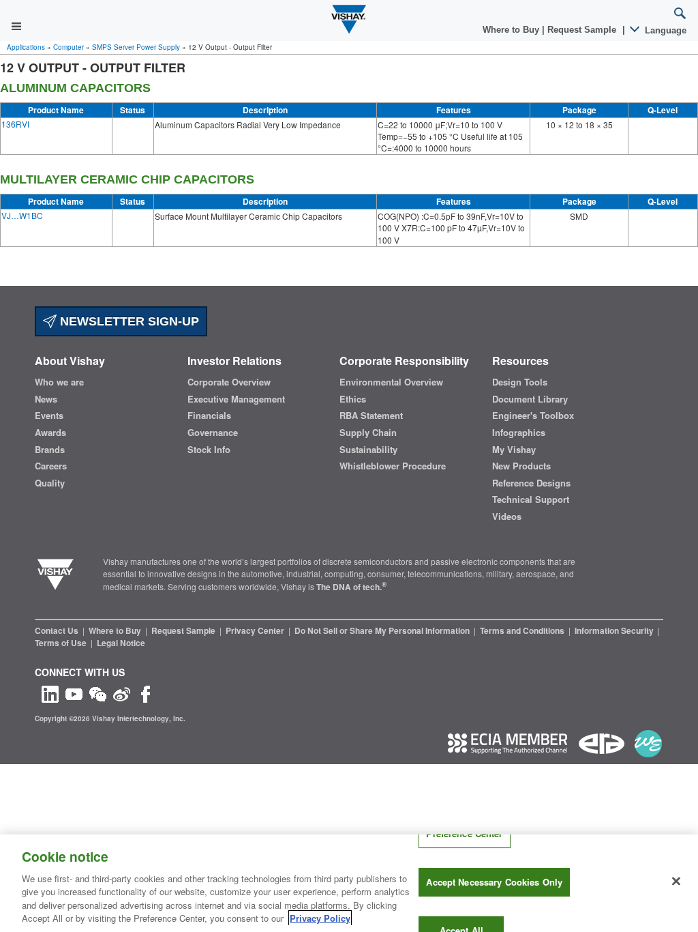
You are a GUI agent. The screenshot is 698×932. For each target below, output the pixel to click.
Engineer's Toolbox (533, 415)
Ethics (352, 399)
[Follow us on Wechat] (97, 693)
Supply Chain (368, 432)
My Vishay (514, 449)
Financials (209, 415)
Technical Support (530, 499)
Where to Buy (512, 30)
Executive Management (236, 399)
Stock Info (208, 449)
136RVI (15, 124)
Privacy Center (256, 630)
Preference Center (464, 834)
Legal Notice (121, 643)
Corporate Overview (229, 382)
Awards (50, 432)
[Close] (676, 882)
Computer (68, 47)
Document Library (530, 399)
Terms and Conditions (523, 630)
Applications (26, 47)
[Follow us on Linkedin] (50, 693)
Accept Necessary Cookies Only (494, 881)
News (46, 399)
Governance (212, 432)
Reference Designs (531, 483)
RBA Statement (371, 415)
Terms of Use (62, 643)
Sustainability (368, 449)
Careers (51, 466)
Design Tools (519, 382)
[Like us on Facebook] (145, 693)
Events (49, 415)
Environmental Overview (391, 382)
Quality (50, 483)
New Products (521, 466)
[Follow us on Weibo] (121, 693)
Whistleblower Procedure (392, 466)
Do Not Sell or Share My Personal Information (383, 630)
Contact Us (57, 630)
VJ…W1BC (22, 215)
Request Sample (184, 630)
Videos (506, 516)
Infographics (518, 432)
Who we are (59, 382)
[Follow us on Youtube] (73, 693)
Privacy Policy (320, 918)
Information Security (615, 630)
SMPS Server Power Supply (136, 47)
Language (664, 30)
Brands (50, 449)
